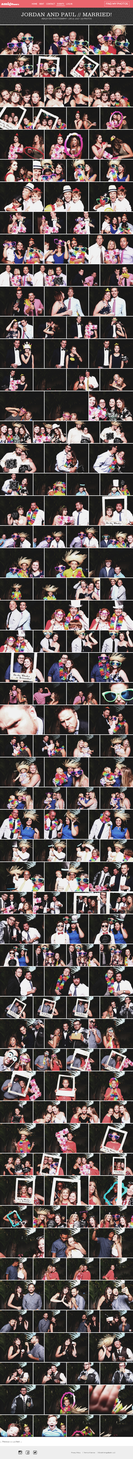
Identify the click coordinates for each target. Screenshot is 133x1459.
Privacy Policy (76, 1453)
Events (60, 4)
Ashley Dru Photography (54, 19)
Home (34, 4)
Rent (41, 4)
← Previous (4, 1442)
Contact (50, 4)
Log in (69, 4)
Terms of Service (89, 1453)
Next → (19, 1442)
